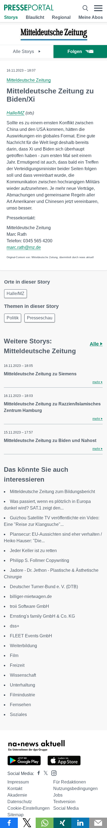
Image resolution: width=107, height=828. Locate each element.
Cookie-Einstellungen (28, 808)
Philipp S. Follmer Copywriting (39, 560)
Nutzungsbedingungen (75, 788)
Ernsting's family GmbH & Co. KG (42, 616)
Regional (61, 17)
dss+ (14, 626)
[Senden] (98, 823)
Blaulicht (35, 17)
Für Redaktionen (69, 782)
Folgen (74, 51)
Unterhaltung (22, 685)
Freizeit (17, 665)
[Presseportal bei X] (44, 773)
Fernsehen (20, 704)
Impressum (18, 782)
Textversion (64, 801)
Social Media (66, 808)
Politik (13, 318)
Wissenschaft (23, 675)
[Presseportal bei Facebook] (37, 773)
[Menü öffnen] (98, 8)
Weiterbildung (23, 645)
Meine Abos (90, 17)
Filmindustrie (22, 695)
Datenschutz (19, 801)
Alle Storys (24, 51)
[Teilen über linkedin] (80, 823)
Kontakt (14, 788)
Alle (95, 344)
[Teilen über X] (27, 823)
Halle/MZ (15, 113)
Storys (11, 17)
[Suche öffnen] (85, 8)
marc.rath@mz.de (24, 247)
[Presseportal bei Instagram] (52, 772)
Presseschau (39, 318)
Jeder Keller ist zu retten (33, 550)
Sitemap (15, 814)
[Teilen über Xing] (62, 823)
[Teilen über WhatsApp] (45, 823)
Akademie (17, 795)
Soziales (18, 714)
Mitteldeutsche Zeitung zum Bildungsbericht (52, 491)
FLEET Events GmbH (31, 635)
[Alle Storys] (53, 40)
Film (14, 655)
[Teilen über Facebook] (9, 823)
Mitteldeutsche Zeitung (29, 80)
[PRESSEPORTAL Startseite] (29, 8)
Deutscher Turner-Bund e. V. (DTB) (44, 586)
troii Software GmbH (29, 606)
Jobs (58, 795)
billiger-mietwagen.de (31, 596)
